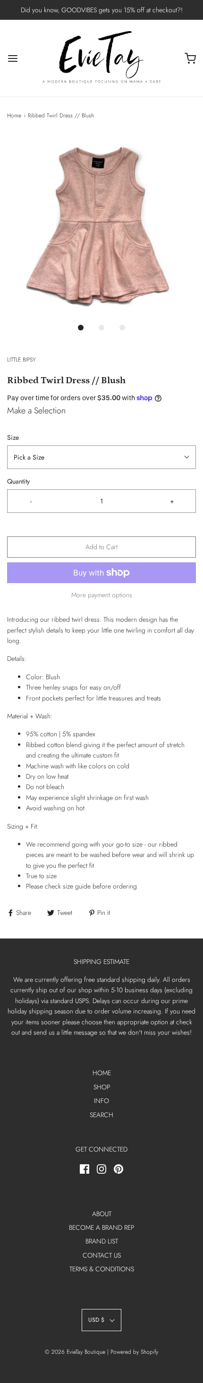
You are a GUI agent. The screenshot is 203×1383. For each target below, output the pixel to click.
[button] (101, 225)
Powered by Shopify (134, 1352)
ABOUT (101, 1213)
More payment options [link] (101, 595)
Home (14, 115)
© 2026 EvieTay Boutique (75, 1352)
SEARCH (101, 1115)
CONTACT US (102, 1255)
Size (13, 437)
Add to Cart (101, 547)
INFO (101, 1100)
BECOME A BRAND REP (101, 1227)
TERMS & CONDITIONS (101, 1269)
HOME (102, 1073)
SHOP (101, 1087)
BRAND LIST (101, 1241)
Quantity (18, 481)
